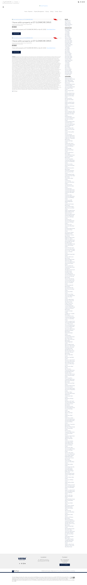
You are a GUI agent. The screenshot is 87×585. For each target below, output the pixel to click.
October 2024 (68, 58)
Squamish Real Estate (69, 473)
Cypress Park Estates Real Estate (38, 65)
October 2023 (68, 74)
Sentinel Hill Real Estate (52, 82)
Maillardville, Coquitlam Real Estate (53, 74)
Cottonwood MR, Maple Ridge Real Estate (27, 65)
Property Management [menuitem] (39, 11)
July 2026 (67, 31)
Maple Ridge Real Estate (29, 75)
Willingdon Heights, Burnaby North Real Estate (51, 88)
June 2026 (67, 33)
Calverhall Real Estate (50, 59)
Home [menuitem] (25, 11)
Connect (16, 1)
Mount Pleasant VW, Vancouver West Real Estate (21, 77)
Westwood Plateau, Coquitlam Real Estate (44, 87)
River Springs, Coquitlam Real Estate (47, 81)
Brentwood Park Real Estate (48, 57)
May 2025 (67, 49)
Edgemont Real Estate (69, 237)
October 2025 (68, 43)
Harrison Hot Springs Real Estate (50, 70)
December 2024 (68, 56)
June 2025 (67, 48)
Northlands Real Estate (70, 385)
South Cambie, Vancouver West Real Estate (18, 84)
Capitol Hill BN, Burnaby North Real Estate (69, 150)
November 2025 (68, 42)
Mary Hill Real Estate (36, 75)
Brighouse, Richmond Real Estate (38, 58)
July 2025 (67, 47)
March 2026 (67, 37)
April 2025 (67, 51)
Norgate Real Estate (51, 77)
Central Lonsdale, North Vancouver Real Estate (35, 62)
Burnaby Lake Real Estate (43, 59)
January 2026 (68, 39)
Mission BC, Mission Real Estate (27, 76)
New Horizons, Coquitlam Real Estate (42, 77)
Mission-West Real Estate (36, 76)
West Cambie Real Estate (23, 86)
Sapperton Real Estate (15, 82)
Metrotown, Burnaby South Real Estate (52, 75)
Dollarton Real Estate (69, 215)
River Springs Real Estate (37, 81)
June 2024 (67, 64)
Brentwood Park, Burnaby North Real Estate (69, 99)
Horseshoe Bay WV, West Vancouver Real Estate (52, 71)
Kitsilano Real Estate (69, 299)
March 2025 (67, 52)
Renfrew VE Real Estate (30, 81)
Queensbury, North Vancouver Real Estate (44, 80)
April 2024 (67, 66)
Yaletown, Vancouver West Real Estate (53, 89)
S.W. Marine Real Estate (56, 81)
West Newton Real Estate (24, 87)
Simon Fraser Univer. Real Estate (55, 83)
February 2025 (68, 53)
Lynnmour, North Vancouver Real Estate (24, 74)
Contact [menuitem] (56, 11)
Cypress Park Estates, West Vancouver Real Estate (50, 65)
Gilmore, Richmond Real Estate (16, 69)
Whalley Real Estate (53, 87)
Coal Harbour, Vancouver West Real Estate (50, 63)
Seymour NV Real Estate (22, 83)
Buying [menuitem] (47, 11)
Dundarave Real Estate (70, 228)
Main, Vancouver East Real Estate (21, 75)
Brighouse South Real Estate (28, 58)
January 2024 (68, 70)
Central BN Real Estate (70, 155)
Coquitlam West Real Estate (44, 64)
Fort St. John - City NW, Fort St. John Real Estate (43, 68)
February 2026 (68, 38)
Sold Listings (67, 25)
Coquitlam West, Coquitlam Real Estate (54, 64)
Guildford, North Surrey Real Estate (32, 70)
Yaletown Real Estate (44, 89)
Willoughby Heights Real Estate (16, 89)
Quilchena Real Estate (54, 80)
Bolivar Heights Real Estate (26, 57)
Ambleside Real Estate (47, 56)
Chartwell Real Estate (22, 63)
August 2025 (68, 46)
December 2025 (68, 40)
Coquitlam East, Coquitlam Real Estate (27, 64)
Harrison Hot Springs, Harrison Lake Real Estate (28, 71)
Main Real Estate (68, 338)
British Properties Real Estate (47, 58)
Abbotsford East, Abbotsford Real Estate (22, 56)
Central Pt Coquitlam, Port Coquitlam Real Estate (69, 172)
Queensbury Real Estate (34, 80)
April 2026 (67, 35)
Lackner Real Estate (69, 305)
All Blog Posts (68, 20)
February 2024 (68, 69)
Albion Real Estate (31, 56)
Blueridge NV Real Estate (18, 57)
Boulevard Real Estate (33, 57)
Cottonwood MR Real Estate (16, 65)
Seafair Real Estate (46, 82)
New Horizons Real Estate (33, 77)
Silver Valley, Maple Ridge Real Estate (44, 83)
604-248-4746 (8, 1)
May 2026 (67, 34)
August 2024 (67, 61)
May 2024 (67, 65)
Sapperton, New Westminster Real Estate (25, 82)
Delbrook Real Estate (69, 211)
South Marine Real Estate (28, 84)
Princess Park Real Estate (15, 80)
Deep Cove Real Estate (70, 210)
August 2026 (67, 30)
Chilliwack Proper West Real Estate (31, 63)
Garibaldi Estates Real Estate (54, 68)
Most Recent (67, 29)
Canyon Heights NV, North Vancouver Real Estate (69, 129)
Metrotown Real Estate (43, 75)
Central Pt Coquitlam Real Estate (47, 62)
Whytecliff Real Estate (29, 88)
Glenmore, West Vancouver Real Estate (34, 69)
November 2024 (68, 57)
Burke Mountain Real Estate (23, 59)
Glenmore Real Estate (19, 25)
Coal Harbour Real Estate (40, 63)
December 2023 (68, 71)
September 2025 (68, 44)
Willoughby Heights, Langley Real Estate (27, 89)
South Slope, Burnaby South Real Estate (38, 84)
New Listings (67, 22)
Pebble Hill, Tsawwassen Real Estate (69, 396)
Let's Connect (65, 564)
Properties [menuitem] (30, 11)
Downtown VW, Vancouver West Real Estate (69, 226)
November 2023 (68, 73)
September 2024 (68, 60)
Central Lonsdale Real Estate (23, 62)
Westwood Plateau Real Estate (32, 87)
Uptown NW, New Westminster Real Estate (69, 496)
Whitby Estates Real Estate (22, 88)
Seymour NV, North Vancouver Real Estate (33, 83)
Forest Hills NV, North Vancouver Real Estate (28, 68)
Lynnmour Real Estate (15, 74)
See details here (51, 29)
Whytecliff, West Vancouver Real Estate (38, 88)
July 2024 (67, 62)
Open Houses (68, 23)
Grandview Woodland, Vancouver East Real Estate (19, 70)
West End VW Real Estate (50, 86)
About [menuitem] (60, 11)
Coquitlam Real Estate (36, 64)
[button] (7, 2)
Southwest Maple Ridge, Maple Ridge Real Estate (52, 84)
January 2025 (68, 55)
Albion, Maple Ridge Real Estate (39, 56)
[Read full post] (36, 20)
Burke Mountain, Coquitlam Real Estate (33, 59)
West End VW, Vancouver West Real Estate (69, 512)
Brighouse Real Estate (21, 58)
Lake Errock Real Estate (70, 307)
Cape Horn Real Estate (70, 137)
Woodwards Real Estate (37, 89)
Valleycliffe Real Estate (15, 86)
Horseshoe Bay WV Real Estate (40, 71)
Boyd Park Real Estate (40, 57)
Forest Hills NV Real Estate (18, 68)
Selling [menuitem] (51, 11)
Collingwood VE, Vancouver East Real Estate (69, 186)
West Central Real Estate (30, 86)
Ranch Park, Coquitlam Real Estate (21, 81)
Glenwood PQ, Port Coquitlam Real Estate (54, 69)
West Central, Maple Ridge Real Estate (40, 86)
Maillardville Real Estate (43, 74)
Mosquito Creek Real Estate (45, 76)
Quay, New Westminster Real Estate (25, 80)
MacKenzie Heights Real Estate (35, 74)
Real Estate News (68, 24)
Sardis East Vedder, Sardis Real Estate (37, 82)
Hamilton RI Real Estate (41, 70)
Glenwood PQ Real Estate (44, 69)
